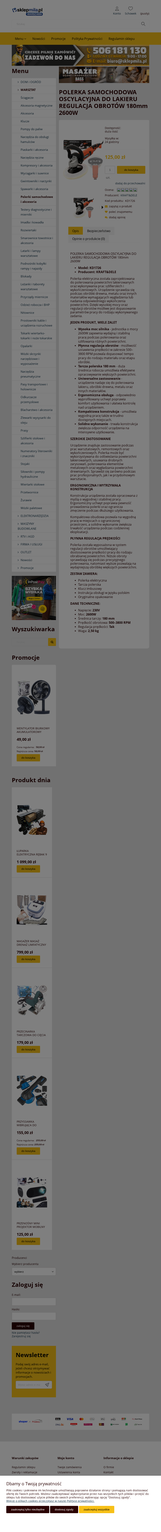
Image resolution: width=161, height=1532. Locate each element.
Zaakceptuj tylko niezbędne (28, 1509)
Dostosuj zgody (64, 1509)
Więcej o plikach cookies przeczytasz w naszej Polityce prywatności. (50, 1501)
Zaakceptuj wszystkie (97, 1509)
